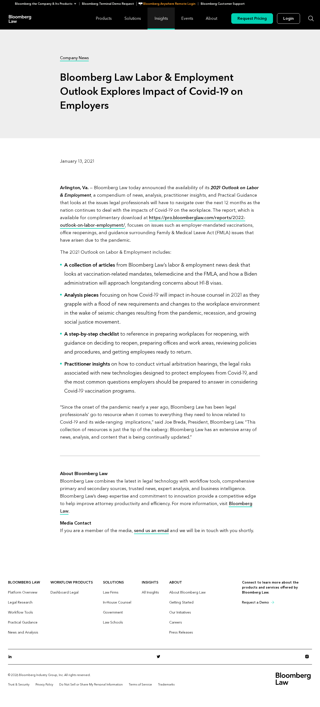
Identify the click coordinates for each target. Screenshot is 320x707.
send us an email (151, 531)
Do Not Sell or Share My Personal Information (91, 685)
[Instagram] (308, 657)
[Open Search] (311, 18)
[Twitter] (160, 657)
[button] (47, 3)
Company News (74, 57)
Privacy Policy (44, 685)
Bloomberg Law (20, 18)
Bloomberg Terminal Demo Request (108, 3)
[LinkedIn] (11, 657)
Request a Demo (255, 602)
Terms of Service (140, 685)
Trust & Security (19, 685)
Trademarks (166, 685)
